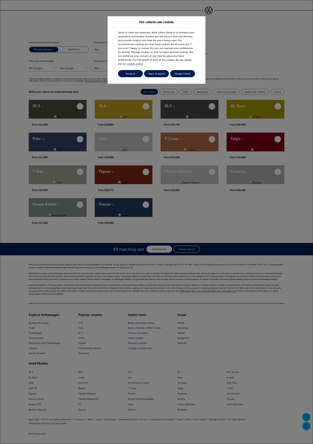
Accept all (130, 74)
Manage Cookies (183, 74)
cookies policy (135, 63)
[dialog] (156, 222)
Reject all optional (156, 74)
